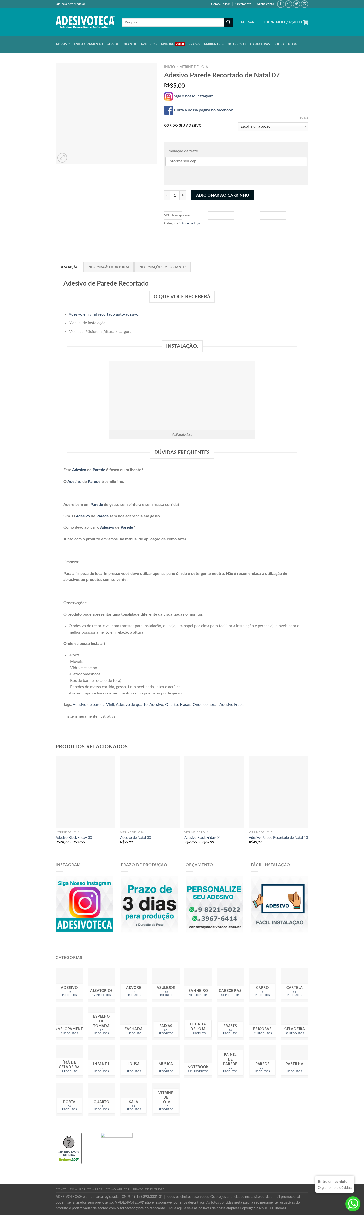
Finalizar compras (86, 1189)
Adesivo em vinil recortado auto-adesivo (103, 314)
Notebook (237, 44)
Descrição (69, 267)
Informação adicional (108, 267)
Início (169, 67)
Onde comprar (205, 705)
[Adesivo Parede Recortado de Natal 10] (278, 792)
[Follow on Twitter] (296, 4)
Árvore (167, 44)
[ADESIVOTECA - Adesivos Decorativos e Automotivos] (85, 22)
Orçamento (243, 4)
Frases (194, 44)
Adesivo (63, 44)
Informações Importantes (162, 267)
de (88, 705)
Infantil (129, 44)
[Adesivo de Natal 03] (150, 792)
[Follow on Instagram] (288, 4)
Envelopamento (88, 44)
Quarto (171, 705)
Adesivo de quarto (132, 705)
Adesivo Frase (231, 705)
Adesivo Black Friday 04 (202, 837)
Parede (112, 44)
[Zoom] (62, 158)
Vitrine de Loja (194, 67)
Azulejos (149, 44)
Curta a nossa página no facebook (204, 110)
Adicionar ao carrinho (222, 195)
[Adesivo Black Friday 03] (85, 792)
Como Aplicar (220, 4)
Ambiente (212, 44)
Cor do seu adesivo (183, 125)
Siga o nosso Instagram (194, 96)
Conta (61, 1189)
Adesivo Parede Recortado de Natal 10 (278, 837)
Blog (292, 44)
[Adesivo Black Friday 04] (214, 792)
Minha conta (265, 4)
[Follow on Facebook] (280, 4)
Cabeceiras (260, 44)
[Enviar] (228, 22)
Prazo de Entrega (149, 1189)
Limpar (303, 118)
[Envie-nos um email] (304, 4)
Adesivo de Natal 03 (135, 837)
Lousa (279, 44)
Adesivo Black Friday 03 (74, 837)
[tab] (69, 267)
